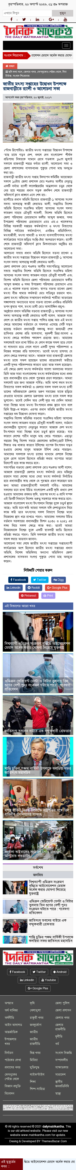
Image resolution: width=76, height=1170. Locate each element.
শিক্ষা (33, 1082)
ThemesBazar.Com (54, 1141)
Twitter (41, 580)
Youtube (50, 980)
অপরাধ (9, 1003)
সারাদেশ (60, 1075)
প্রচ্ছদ (11, 66)
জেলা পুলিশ (62, 1003)
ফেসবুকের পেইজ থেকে (49, 71)
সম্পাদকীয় (61, 1060)
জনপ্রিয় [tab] (38, 875)
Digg (60, 580)
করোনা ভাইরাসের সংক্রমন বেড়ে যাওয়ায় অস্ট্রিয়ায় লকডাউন (33, 854)
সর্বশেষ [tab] (38, 867)
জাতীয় (34, 1032)
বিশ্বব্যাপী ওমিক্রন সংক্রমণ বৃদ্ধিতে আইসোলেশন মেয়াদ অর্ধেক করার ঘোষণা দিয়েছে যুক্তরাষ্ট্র (37, 645)
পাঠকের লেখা (13, 1060)
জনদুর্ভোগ (36, 1025)
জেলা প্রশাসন (63, 1010)
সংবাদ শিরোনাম (21, 75)
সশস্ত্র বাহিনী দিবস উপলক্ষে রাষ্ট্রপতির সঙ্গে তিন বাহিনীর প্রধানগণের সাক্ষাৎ (37, 812)
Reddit (35, 588)
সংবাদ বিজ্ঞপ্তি (63, 1053)
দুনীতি (58, 1036)
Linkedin (14, 588)
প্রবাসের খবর (12, 1067)
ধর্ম (57, 1044)
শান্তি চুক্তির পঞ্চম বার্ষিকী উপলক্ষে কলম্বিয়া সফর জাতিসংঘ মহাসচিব (38, 770)
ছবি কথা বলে (15, 71)
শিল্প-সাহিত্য (37, 1089)
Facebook (19, 580)
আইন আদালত (13, 1025)
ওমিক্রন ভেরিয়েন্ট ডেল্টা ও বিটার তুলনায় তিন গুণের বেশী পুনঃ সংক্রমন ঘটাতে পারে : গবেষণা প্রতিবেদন (37, 685)
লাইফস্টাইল (37, 1075)
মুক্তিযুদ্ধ (34, 1067)
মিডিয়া (34, 1060)
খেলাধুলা (35, 1010)
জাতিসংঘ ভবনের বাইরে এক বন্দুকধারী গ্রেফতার (38, 731)
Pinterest (30, 596)
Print (49, 596)
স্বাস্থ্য (58, 1093)
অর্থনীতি (9, 1018)
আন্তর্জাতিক (11, 1032)
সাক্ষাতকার (61, 1067)
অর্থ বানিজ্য (11, 1010)
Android (61, 972)
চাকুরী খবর (37, 1018)
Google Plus (59, 588)
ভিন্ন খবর (35, 1053)
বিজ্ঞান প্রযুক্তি (13, 1086)
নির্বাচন (9, 1053)
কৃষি (32, 1003)
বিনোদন (9, 1093)
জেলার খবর (30, 71)
